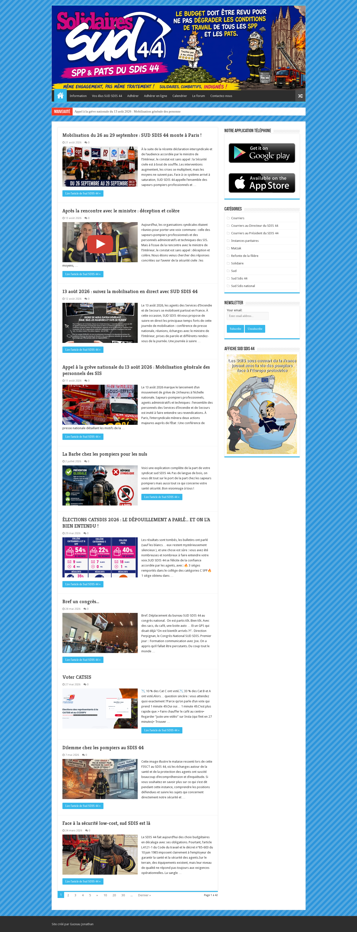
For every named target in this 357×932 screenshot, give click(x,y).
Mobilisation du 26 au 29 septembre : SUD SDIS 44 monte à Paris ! (132, 135)
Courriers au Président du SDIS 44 (254, 233)
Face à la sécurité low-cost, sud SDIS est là (106, 823)
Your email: (234, 310)
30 (123, 895)
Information (78, 96)
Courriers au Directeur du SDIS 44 (254, 225)
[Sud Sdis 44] (179, 48)
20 (114, 895)
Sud (234, 271)
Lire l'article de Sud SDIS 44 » (83, 193)
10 (105, 895)
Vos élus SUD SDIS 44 (107, 96)
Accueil (60, 95)
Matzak (236, 248)
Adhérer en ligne (155, 96)
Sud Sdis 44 (239, 278)
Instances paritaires (245, 241)
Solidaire (237, 263)
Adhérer (133, 96)
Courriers (237, 218)
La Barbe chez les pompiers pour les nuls (104, 454)
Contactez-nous (221, 96)
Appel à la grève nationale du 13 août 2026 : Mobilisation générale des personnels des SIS (134, 111)
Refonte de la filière (244, 256)
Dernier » (144, 895)
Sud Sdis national (243, 286)
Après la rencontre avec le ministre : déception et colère (120, 211)
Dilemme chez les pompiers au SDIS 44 (103, 748)
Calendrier (179, 96)
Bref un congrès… (80, 602)
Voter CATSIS (76, 677)
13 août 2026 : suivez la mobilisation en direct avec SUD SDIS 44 (130, 291)
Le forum (198, 96)
